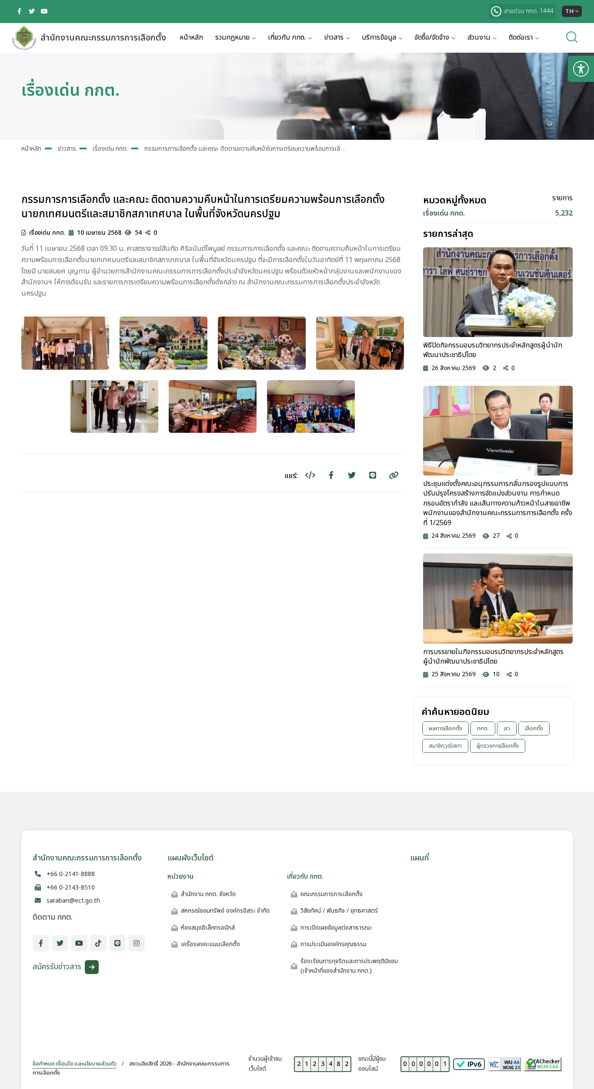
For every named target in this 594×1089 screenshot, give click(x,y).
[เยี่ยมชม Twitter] (31, 11)
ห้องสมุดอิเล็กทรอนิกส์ (208, 927)
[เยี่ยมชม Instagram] (136, 943)
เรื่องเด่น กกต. (110, 148)
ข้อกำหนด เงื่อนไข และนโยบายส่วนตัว (75, 1063)
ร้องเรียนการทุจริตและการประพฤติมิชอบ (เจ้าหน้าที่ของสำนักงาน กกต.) (349, 966)
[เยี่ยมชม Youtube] (44, 11)
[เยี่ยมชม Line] (117, 943)
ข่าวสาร (67, 148)
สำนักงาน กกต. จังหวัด (208, 894)
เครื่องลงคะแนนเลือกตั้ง (210, 944)
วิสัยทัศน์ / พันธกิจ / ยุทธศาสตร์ (339, 910)
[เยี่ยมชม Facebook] (19, 11)
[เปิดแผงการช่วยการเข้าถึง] (581, 69)
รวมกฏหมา (232, 37)
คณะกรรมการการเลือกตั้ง (331, 894)
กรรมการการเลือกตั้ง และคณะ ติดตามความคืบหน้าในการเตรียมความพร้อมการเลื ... (245, 148)
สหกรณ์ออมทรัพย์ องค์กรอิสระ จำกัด (225, 910)
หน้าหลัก (191, 37)
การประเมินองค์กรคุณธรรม (333, 944)
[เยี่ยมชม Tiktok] (98, 943)
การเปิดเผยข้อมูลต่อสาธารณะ (336, 927)
